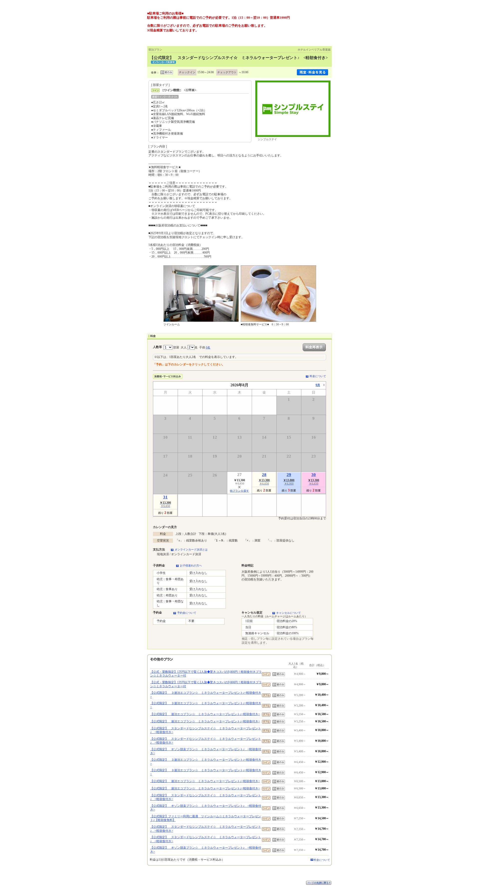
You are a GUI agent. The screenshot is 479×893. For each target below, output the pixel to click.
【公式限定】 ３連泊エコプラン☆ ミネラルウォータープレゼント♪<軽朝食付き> (205, 694)
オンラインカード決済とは (191, 549)
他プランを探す (239, 490)
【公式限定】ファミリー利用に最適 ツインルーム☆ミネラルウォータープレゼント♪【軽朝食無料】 (205, 818)
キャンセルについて (288, 612)
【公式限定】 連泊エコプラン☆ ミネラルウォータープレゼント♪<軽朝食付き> (205, 714)
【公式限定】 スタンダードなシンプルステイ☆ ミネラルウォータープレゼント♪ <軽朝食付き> (205, 730)
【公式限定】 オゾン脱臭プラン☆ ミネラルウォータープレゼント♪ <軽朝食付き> (205, 751)
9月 (318, 385)
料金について (318, 376)
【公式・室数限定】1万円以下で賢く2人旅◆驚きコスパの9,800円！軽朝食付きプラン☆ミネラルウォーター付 (206, 674)
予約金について (186, 612)
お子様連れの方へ (191, 565)
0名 (208, 347)
